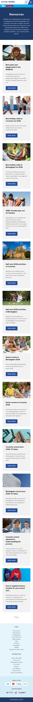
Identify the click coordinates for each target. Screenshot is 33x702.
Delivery (16, 666)
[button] (26, 2)
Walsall (17, 647)
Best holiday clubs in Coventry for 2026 (14, 120)
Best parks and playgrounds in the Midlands (13, 67)
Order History (16, 633)
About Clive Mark (17, 658)
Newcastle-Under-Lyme (16, 649)
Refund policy (17, 639)
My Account (16, 631)
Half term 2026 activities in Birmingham (16, 310)
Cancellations (17, 668)
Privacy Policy (16, 670)
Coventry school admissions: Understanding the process (13, 540)
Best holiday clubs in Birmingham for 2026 (14, 166)
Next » (17, 617)
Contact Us (16, 660)
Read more (12, 88)
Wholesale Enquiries (16, 662)
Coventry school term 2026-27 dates (15, 448)
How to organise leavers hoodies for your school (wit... (15, 588)
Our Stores (16, 664)
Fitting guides (16, 635)
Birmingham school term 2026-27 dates (15, 492)
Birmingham (16, 645)
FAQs (16, 641)
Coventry (16, 643)
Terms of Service (16, 637)
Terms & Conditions (16, 672)
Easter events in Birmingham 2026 (13, 358)
